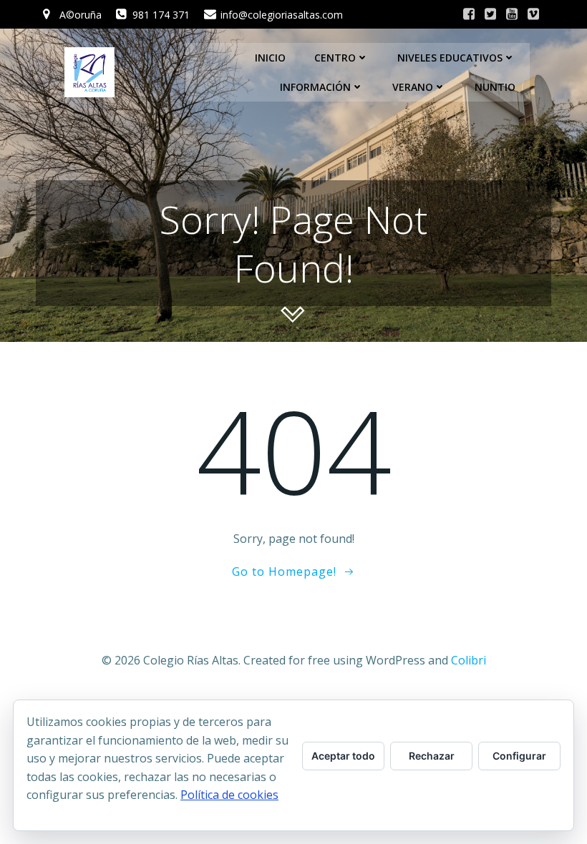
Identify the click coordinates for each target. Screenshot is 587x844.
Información (315, 87)
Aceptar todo (343, 756)
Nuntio (495, 87)
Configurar (519, 756)
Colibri (468, 660)
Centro (335, 57)
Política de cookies (229, 795)
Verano (412, 87)
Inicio (270, 57)
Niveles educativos (450, 57)
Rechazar (432, 756)
